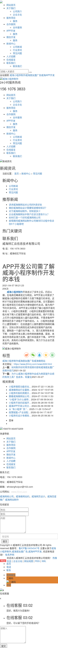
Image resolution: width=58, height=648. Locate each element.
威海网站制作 (12, 499)
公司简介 (17, 11)
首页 (16, 173)
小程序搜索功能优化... (20, 386)
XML (44, 561)
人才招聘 (10, 56)
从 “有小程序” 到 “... (19, 409)
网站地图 (28, 561)
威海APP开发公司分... (20, 405)
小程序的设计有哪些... (20, 415)
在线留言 (10, 59)
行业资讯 (17, 50)
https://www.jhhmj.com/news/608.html (33, 364)
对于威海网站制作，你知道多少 (24, 211)
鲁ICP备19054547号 (29, 548)
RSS (37, 561)
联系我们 (10, 62)
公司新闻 (17, 46)
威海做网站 (39, 360)
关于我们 (10, 8)
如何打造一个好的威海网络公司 (24, 217)
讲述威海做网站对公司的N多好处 (25, 204)
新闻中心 (10, 43)
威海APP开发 (48, 75)
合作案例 (10, 24)
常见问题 (17, 53)
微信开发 (10, 37)
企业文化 (17, 14)
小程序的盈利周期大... (20, 393)
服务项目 (10, 17)
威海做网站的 (22, 496)
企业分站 (17, 561)
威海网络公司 (7, 496)
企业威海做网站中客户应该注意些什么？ (29, 214)
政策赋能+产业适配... (19, 412)
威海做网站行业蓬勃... (20, 389)
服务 (15, 21)
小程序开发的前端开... (20, 402)
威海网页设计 (38, 496)
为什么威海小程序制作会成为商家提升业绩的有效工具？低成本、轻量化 (28, 375)
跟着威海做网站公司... (20, 396)
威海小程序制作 (17, 75)
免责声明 (9, 554)
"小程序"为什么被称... (19, 399)
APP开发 (10, 30)
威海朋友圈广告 (33, 75)
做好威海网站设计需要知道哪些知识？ (28, 207)
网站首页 (10, 4)
